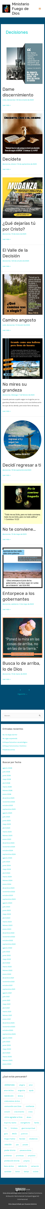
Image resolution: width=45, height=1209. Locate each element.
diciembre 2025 (8, 798)
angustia (21, 1090)
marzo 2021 (7, 1011)
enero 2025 (7, 839)
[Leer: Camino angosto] (22, 294)
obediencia (33, 1139)
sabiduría (14, 604)
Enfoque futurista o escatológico (15, 742)
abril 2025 (6, 828)
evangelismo (25, 1123)
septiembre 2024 (9, 854)
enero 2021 (7, 1019)
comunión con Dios (12, 1106)
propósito (31, 1156)
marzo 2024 (7, 877)
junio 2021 (6, 1000)
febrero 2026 (7, 790)
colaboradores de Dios (12, 1101)
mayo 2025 (7, 824)
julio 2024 (6, 862)
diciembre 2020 (9, 1023)
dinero (13, 164)
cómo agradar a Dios (13, 1117)
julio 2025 (6, 817)
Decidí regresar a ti (22, 465)
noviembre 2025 (9, 802)
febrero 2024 (7, 880)
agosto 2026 (7, 768)
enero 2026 (7, 794)
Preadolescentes (9, 750)
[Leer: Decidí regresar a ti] (22, 439)
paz (17, 1145)
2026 (28, 1189)
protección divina (11, 1161)
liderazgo (14, 395)
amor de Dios (9, 1090)
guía (6, 1134)
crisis (4, 100)
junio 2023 (7, 910)
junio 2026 (7, 775)
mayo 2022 (7, 959)
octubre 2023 (8, 895)
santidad (7, 1172)
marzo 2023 (7, 922)
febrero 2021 (7, 1015)
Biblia (20, 1096)
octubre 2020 (8, 1030)
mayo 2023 (7, 914)
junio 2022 (7, 955)
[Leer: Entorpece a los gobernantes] (22, 567)
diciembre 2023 (8, 888)
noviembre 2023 (9, 892)
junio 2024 (7, 865)
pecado (25, 1145)
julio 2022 (6, 952)
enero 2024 (7, 884)
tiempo (26, 1171)
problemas (8, 1156)
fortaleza (14, 1128)
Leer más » (7, 105)
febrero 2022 (7, 970)
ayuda (31, 1090)
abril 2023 (6, 918)
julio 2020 (6, 1042)
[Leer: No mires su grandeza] (22, 358)
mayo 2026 (7, 779)
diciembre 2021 (8, 978)
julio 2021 (6, 997)
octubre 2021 (7, 985)
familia (36, 1123)
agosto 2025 (7, 813)
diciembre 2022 (8, 933)
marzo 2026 (7, 787)
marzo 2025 (7, 832)
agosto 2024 (7, 858)
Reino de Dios (9, 1166)
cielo (4, 325)
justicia (24, 1134)
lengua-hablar (9, 1139)
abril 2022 (6, 963)
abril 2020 (6, 1053)
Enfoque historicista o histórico (14, 746)
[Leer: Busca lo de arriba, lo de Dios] (22, 637)
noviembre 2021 (9, 982)
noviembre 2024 (9, 847)
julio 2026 (6, 772)
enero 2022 (7, 974)
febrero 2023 (7, 925)
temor (17, 1171)
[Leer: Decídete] (22, 133)
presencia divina (25, 1150)
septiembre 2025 (9, 809)
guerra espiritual (28, 1128)
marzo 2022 (7, 967)
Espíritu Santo (10, 1123)
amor (31, 1085)
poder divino (9, 1150)
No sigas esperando (10, 738)
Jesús (14, 1134)
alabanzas (10, 1084)
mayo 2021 (6, 1004)
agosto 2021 (7, 993)
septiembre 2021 (9, 989)
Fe (5, 1128)
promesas (20, 1156)
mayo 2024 (7, 869)
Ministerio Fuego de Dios (20, 9)
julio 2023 (6, 907)
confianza (30, 1106)
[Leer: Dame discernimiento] (22, 63)
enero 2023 (7, 929)
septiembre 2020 (9, 1034)
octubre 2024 (8, 850)
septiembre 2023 (9, 899)
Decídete (12, 159)
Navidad (22, 1139)
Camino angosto (19, 320)
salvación (35, 1166)
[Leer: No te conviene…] (22, 503)
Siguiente (22, 694)
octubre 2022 (8, 940)
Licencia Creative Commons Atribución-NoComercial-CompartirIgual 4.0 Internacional (24, 1196)
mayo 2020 (7, 1049)
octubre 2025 (8, 805)
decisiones (11, 100)
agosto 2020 (7, 1038)
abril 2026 (6, 783)
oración (8, 1144)
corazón (7, 1112)
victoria (35, 1171)
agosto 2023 (7, 903)
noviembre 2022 (9, 937)
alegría (22, 1085)
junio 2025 (7, 820)
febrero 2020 (7, 1060)
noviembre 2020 (9, 1027)
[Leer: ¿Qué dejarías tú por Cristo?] (22, 197)
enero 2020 (7, 1064)
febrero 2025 (7, 835)
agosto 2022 (7, 948)
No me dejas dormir (10, 735)
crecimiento (19, 1112)
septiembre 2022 (9, 944)
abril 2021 (6, 1008)
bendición (8, 1096)
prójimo (27, 1161)
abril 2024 (6, 873)
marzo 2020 (7, 1057)
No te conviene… (19, 529)
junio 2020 (7, 1045)
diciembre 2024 (8, 843)
